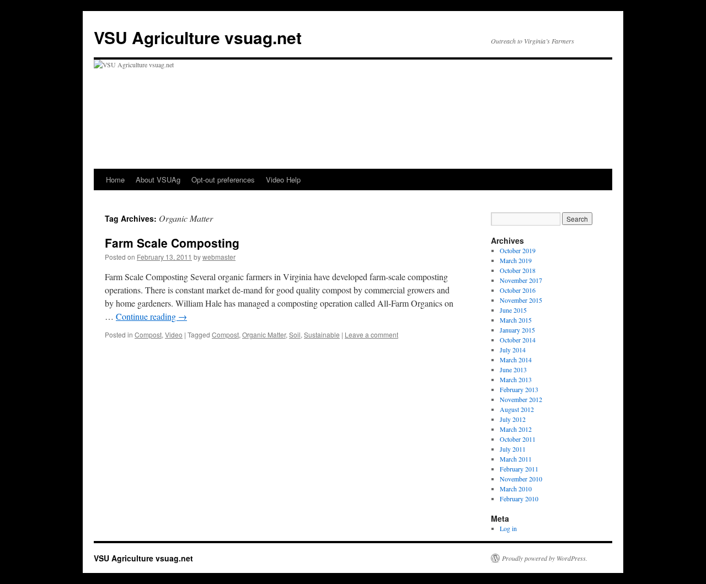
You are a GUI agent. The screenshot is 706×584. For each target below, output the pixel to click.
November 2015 (521, 300)
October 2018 (518, 270)
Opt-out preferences (223, 179)
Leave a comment (371, 334)
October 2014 (518, 339)
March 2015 (516, 319)
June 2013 (513, 369)
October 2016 (518, 290)
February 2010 (519, 498)
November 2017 (521, 280)
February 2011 (519, 468)
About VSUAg (158, 179)
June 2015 (513, 310)
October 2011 (518, 439)
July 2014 (513, 349)
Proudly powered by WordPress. (544, 558)
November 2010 (521, 478)
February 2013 (519, 389)
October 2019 (518, 250)
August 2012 (517, 409)
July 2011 (513, 448)
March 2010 (516, 488)
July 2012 (513, 419)
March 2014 (516, 359)
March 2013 (516, 379)
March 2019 (516, 260)
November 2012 (521, 399)
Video (174, 334)
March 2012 (516, 429)
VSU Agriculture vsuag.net (198, 37)
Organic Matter (264, 334)
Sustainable (322, 334)
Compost (148, 334)
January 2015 (517, 329)
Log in (508, 528)
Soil (295, 334)
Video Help (283, 179)
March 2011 (516, 458)
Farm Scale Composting (172, 242)
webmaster (219, 256)
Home (115, 179)
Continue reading (151, 316)
